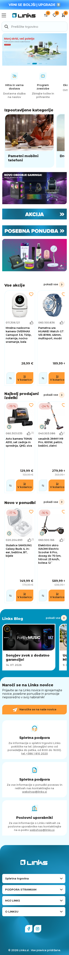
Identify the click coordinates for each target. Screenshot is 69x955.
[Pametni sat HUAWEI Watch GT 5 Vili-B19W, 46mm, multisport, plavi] (52, 338)
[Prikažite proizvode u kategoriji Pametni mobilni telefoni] (29, 140)
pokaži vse (51, 284)
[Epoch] (34, 188)
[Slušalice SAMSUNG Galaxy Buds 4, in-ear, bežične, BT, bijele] (20, 555)
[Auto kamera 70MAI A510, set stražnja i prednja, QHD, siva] (20, 447)
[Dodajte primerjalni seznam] (10, 378)
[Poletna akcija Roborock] (34, 49)
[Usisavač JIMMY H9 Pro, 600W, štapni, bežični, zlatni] (52, 447)
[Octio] (34, 255)
